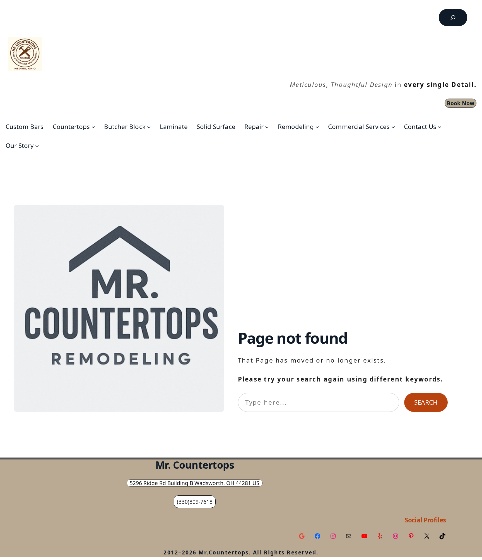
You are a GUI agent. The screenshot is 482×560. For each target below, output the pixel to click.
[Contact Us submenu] (439, 126)
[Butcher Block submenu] (149, 126)
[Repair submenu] (267, 126)
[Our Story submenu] (37, 145)
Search (426, 402)
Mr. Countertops (194, 465)
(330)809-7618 (195, 501)
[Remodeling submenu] (317, 126)
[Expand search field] (453, 17)
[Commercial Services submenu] (393, 126)
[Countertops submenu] (93, 126)
